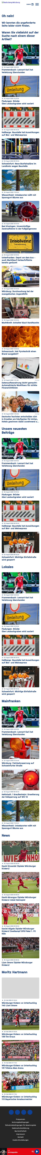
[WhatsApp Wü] (29, 1112)
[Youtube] (23, 1112)
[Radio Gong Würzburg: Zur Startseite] (11, 4)
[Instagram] (17, 1112)
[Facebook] (11, 1112)
